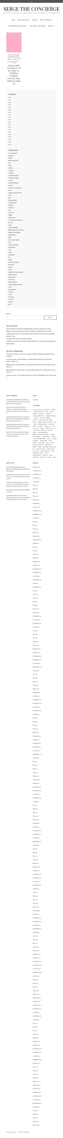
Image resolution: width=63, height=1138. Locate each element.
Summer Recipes (12, 274)
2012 (9, 127)
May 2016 (35, 638)
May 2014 (35, 725)
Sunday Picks (11, 277)
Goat (9, 210)
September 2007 (37, 1016)
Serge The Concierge (32, 8)
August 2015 (36, 670)
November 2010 (37, 878)
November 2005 (37, 1096)
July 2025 (35, 485)
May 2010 (35, 899)
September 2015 (37, 667)
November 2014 (37, 703)
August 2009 (36, 932)
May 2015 (35, 681)
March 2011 (36, 863)
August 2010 (36, 888)
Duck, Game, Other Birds (14, 188)
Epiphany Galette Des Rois (15, 193)
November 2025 (37, 474)
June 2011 (35, 852)
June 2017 (35, 605)
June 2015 (35, 678)
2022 (9, 105)
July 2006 (35, 1067)
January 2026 (36, 467)
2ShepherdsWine (10, 364)
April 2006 (35, 1078)
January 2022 (36, 536)
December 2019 (37, 587)
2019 (9, 112)
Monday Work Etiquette (14, 232)
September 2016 (37, 623)
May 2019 (35, 594)
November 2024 (37, 514)
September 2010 (37, 885)
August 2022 (36, 518)
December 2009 (37, 918)
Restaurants (11, 255)
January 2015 (36, 696)
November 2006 (37, 1052)
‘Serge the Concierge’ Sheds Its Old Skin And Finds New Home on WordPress (18, 401)
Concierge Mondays (13, 175)
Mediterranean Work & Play (18, 26)
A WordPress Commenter (13, 354)
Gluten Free (11, 207)
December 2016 (37, 616)
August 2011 (36, 845)
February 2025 (36, 503)
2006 (9, 142)
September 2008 (37, 972)
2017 (9, 114)
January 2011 (36, 870)
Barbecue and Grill (13, 160)
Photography (11, 56)
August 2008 (36, 976)
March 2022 (36, 532)
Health (10, 215)
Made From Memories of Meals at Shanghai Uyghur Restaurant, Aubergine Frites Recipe (28, 329)
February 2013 (36, 779)
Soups (10, 269)
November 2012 (37, 790)
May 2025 (35, 492)
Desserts (10, 185)
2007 (9, 139)
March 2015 (36, 689)
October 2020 (36, 576)
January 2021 (36, 565)
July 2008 (35, 979)
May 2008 (35, 987)
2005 (9, 144)
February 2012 (36, 823)
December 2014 (37, 699)
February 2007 (37, 1041)
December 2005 (37, 1092)
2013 (9, 124)
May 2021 (35, 550)
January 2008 (36, 1001)
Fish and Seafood (12, 200)
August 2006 (36, 1063)
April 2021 (35, 554)
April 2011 (35, 859)
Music (9, 54)
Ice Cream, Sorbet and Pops (15, 220)
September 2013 (37, 754)
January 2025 (36, 507)
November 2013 (37, 747)
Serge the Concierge (13, 61)
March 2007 (36, 1038)
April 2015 (35, 685)
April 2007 (35, 1034)
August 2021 (36, 543)
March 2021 (36, 558)
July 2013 (35, 761)
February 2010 (37, 910)
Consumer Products (13, 178)
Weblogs (10, 59)
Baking (10, 158)
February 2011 (36, 867)
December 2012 (37, 787)
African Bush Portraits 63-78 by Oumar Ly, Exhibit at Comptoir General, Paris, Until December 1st (14, 74)
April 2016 (35, 641)
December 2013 (37, 743)
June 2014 (35, 721)
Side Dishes (11, 264)
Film (9, 198)
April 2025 (35, 496)
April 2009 (35, 947)
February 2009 (37, 954)
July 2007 (35, 1023)
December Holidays (13, 183)
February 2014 (36, 736)
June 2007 (35, 1027)
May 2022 (35, 525)
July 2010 (35, 892)
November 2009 (37, 921)
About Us (51, 26)
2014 (9, 122)
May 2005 (35, 1118)
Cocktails (10, 173)
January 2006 (36, 1088)
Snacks (10, 267)
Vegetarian (11, 297)
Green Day (11, 212)
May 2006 (35, 1074)
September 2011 (37, 841)
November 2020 (37, 572)
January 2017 (36, 612)
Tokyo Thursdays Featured (15, 284)
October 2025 (36, 478)
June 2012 (35, 808)
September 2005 (37, 1103)
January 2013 (36, 783)
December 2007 (37, 1005)
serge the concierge (11, 359)
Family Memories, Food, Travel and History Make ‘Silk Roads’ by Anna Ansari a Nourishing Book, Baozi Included (18, 497)
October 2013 (36, 750)
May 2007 (35, 1030)
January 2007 (36, 1045)
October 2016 (36, 619)
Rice (9, 257)
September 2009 (37, 928)
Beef (9, 163)
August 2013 (36, 758)
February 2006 (37, 1085)
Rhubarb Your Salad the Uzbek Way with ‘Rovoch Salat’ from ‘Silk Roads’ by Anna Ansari (28, 331)
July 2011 (35, 848)
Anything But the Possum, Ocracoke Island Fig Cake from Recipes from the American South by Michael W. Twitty (17, 484)
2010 (9, 132)
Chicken (10, 168)
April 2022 (35, 529)
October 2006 (36, 1056)
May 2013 (35, 768)
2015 (9, 119)
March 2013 (36, 776)
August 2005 (36, 1107)
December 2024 (37, 510)
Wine (9, 304)
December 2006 (37, 1048)
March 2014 (36, 732)
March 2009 (36, 950)
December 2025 (37, 470)
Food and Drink (12, 203)
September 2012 (37, 798)
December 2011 (37, 830)
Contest (10, 180)
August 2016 (36, 627)
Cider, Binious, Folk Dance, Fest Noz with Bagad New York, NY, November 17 (17, 434)
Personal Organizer (15, 54)
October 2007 (36, 1012)
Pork (9, 250)
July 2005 (35, 1110)
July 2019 (35, 590)
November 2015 (37, 659)
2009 (9, 134)
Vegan (9, 294)
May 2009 (35, 943)
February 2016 (36, 649)
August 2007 (36, 1019)
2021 (9, 107)
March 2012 (36, 819)
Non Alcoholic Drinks (13, 240)
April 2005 (35, 1121)
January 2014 (36, 739)
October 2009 (36, 925)
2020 (9, 109)
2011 (9, 129)
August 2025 (36, 481)
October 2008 (36, 968)
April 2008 (35, 990)
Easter (10, 190)
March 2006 (36, 1081)
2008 (9, 137)
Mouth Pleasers (12, 235)
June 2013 (35, 765)
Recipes (34, 20)
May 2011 (35, 856)
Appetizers (11, 155)
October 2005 (36, 1099)
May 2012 (35, 812)
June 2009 (35, 939)
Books (10, 165)
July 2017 (35, 601)
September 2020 (37, 579)
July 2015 (35, 674)
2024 (9, 102)
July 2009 (35, 936)
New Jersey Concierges (37, 26)
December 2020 (37, 569)
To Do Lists (14, 57)
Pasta (9, 242)
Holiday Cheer (12, 217)
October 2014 (36, 707)
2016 (9, 117)
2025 (9, 100)
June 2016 (35, 634)
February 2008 (37, 998)
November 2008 (37, 965)
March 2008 (36, 994)
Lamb (9, 225)
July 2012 (35, 805)
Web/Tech (10, 299)
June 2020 (35, 583)
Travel (19, 57)
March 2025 (36, 499)
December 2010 (37, 874)
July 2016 (35, 630)
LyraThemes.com (26, 1132)
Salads (10, 260)
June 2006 (35, 1070)
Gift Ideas (10, 205)
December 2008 (37, 961)
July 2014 (35, 718)
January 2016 (36, 652)
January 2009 (36, 958)
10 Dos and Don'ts (12, 153)
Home (13, 20)
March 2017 (36, 609)
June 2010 (35, 896)
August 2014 (36, 714)
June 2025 (35, 489)
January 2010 (36, 914)
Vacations (10, 292)
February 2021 (36, 561)
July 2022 (35, 521)
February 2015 (36, 692)
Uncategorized (12, 289)
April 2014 (35, 728)
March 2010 (36, 907)
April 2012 (35, 816)
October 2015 (36, 663)
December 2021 (37, 539)
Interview (10, 222)
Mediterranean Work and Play (16, 230)
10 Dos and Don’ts (23, 20)
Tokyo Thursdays (46, 20)
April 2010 (35, 903)
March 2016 (36, 645)
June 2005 (35, 1114)
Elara (7, 1132)
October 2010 (36, 881)
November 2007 (37, 1008)
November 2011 (37, 834)
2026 (9, 97)
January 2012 (36, 827)
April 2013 (35, 772)
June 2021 (35, 547)
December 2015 (37, 656)
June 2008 (35, 983)
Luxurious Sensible (13, 227)
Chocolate (11, 170)
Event (9, 195)
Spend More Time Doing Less (15, 272)
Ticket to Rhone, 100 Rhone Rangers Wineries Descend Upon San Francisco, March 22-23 (18, 419)
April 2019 (35, 598)
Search (8, 313)
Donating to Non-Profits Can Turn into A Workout (19, 339)
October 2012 (36, 794)
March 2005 (36, 1125)
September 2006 (37, 1059)
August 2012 (36, 801)
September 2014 (37, 710)
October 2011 (36, 838)
